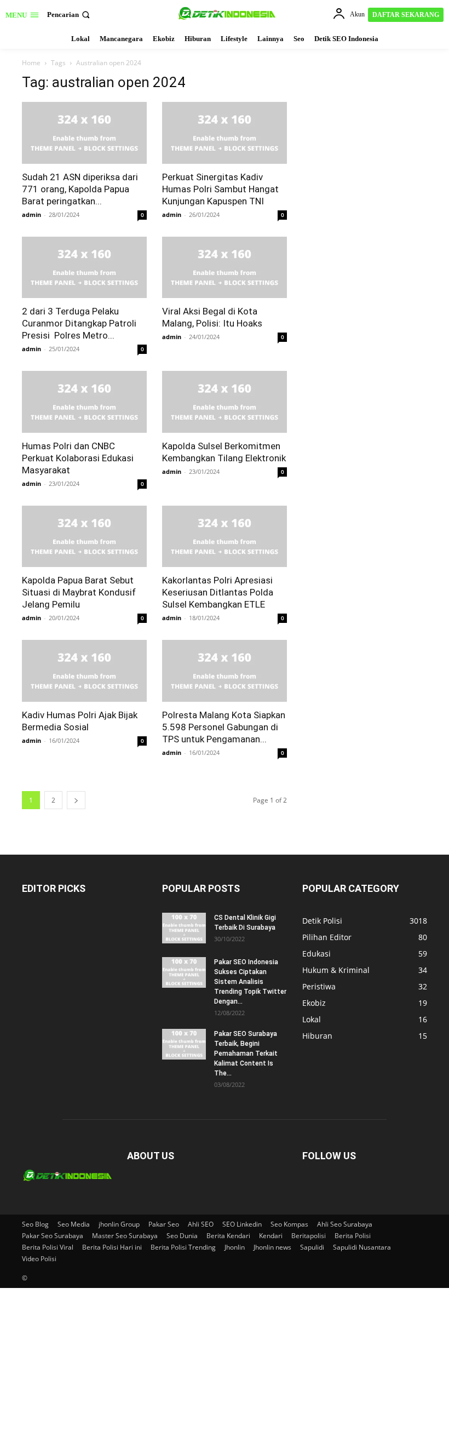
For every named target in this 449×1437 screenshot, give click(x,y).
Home (31, 62)
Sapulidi (312, 1247)
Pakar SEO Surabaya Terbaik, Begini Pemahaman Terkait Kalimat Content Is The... (246, 1053)
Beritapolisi (308, 1235)
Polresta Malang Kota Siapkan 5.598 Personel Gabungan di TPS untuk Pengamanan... (223, 727)
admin (31, 214)
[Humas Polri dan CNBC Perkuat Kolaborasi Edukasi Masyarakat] (84, 402)
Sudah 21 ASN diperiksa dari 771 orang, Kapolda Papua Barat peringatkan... (80, 189)
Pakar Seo (163, 1224)
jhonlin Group (119, 1224)
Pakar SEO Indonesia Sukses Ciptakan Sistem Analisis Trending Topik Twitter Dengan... (250, 981)
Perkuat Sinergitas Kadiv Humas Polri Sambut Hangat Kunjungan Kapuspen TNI (220, 189)
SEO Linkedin (242, 1224)
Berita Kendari (228, 1235)
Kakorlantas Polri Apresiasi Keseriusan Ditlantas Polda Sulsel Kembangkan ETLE (217, 592)
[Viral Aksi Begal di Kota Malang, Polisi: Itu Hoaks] (224, 268)
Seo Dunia (182, 1235)
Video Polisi (39, 1258)
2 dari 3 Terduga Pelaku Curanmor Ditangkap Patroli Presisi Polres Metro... (79, 323)
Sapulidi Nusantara (362, 1247)
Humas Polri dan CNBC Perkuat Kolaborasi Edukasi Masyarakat (78, 458)
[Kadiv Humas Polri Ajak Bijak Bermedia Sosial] (84, 671)
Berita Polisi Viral (47, 1247)
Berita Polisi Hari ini (112, 1247)
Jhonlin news (272, 1247)
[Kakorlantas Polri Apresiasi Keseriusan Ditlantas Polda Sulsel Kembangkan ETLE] (224, 537)
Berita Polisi (353, 1235)
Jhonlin (235, 1247)
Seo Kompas (289, 1224)
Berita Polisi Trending (183, 1247)
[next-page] (76, 800)
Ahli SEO (201, 1224)
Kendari (271, 1235)
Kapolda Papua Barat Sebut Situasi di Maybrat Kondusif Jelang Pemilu (79, 592)
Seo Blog (35, 1224)
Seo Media (73, 1224)
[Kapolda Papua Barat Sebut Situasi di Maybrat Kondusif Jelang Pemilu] (84, 537)
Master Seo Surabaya (125, 1235)
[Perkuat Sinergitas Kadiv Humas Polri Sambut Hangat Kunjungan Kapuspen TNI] (224, 133)
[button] (69, 14)
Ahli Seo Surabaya (344, 1224)
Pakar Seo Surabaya (52, 1235)
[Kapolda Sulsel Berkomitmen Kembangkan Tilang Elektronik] (224, 402)
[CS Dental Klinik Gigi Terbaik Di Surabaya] (184, 928)
